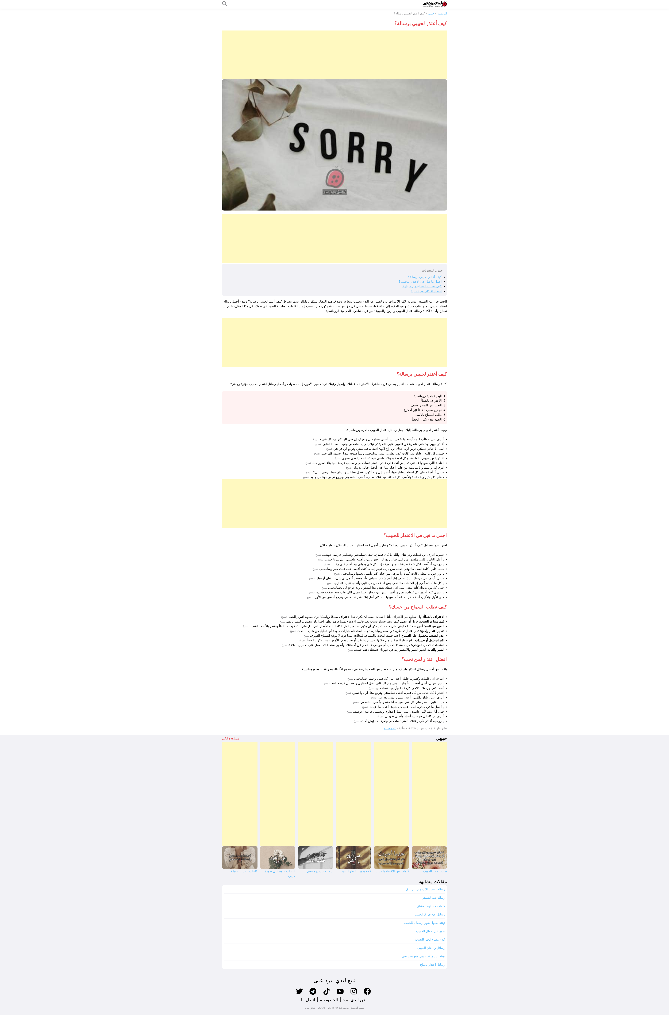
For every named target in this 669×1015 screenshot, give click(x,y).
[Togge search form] (224, 4)
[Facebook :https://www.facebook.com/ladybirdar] (367, 994)
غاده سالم (389, 728)
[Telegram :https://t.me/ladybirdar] (313, 994)
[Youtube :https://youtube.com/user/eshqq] (340, 994)
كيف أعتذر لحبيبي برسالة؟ (425, 277)
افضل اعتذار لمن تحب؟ (426, 291)
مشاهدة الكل (230, 738)
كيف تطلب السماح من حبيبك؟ (422, 286)
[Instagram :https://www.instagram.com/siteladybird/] (353, 994)
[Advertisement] (342, 54)
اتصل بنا (308, 999)
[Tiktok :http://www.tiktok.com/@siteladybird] (326, 994)
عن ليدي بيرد (354, 999)
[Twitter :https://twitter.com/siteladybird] (299, 994)
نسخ (315, 439)
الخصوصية (329, 999)
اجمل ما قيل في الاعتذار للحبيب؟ (420, 281)
